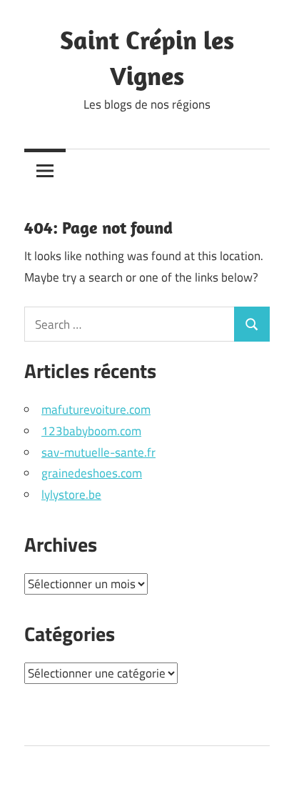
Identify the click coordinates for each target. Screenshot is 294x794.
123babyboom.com (91, 431)
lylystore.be (71, 494)
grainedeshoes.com (91, 473)
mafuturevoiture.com (96, 409)
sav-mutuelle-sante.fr (98, 452)
